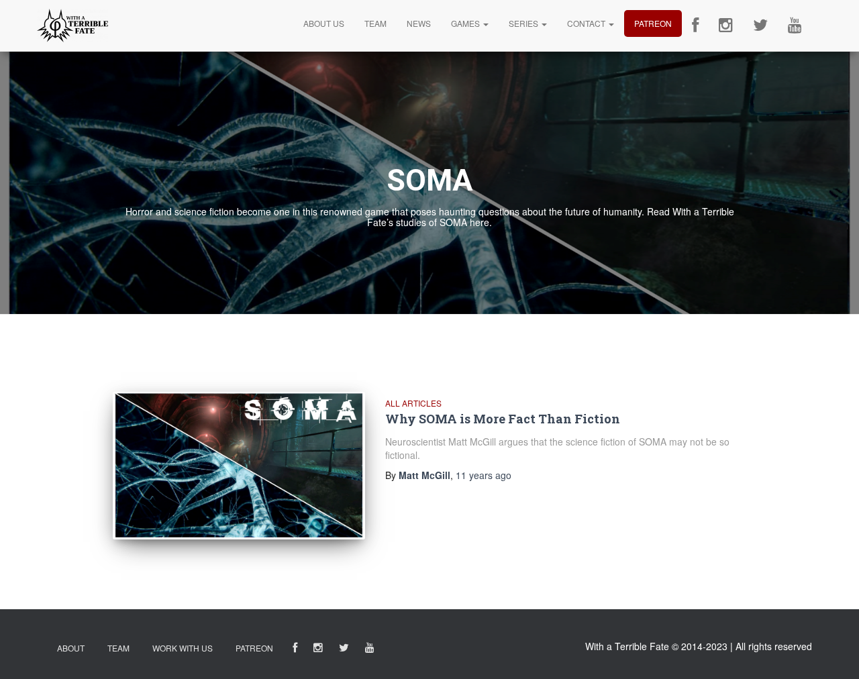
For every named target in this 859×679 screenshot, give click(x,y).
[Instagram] (726, 25)
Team (375, 23)
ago (483, 475)
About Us (323, 23)
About (71, 648)
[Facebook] (695, 25)
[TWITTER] (344, 650)
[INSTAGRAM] (318, 650)
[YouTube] (795, 25)
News (419, 23)
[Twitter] (760, 25)
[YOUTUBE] (369, 650)
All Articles (413, 403)
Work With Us (182, 648)
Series (524, 23)
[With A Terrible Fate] (72, 25)
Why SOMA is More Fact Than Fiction (502, 419)
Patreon (653, 23)
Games (466, 23)
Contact (587, 23)
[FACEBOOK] (295, 650)
